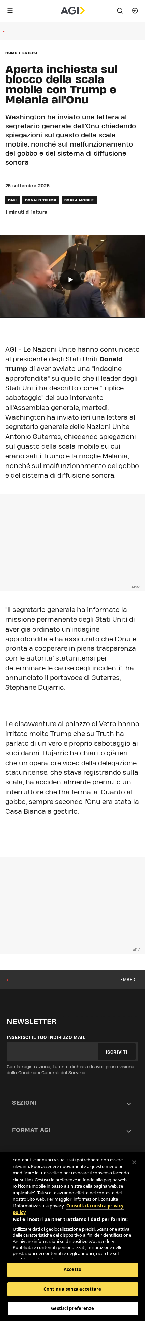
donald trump (40, 200)
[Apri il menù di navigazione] (10, 10)
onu (12, 200)
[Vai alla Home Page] (72, 11)
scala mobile (79, 200)
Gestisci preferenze (72, 1308)
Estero (29, 52)
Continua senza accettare (72, 1289)
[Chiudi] (134, 1162)
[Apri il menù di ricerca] (120, 10)
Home (11, 52)
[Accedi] (135, 10)
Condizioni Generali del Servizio (51, 1072)
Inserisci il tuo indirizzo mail (46, 1037)
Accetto (72, 1269)
